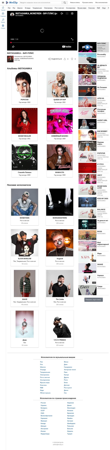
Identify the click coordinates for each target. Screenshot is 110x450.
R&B (98, 8)
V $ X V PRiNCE (60, 340)
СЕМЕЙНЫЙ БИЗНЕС (27, 58)
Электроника (48, 8)
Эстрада (27, 8)
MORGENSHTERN (60, 218)
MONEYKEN (24, 218)
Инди (104, 8)
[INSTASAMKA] (10, 59)
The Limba (60, 299)
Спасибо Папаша (24, 172)
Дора (25, 340)
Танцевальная (37, 8)
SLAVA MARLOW (24, 258)
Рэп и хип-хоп (59, 8)
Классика (92, 8)
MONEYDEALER (24, 136)
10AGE (24, 299)
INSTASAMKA (27, 56)
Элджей (60, 258)
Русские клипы (87, 2)
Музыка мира (82, 8)
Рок (14, 8)
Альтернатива (70, 8)
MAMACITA (59, 172)
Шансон (19, 8)
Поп (9, 8)
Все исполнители (101, 2)
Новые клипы (75, 2)
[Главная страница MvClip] (12, 2)
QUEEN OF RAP (60, 100)
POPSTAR (24, 100)
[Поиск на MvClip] (65, 2)
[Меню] (3, 2)
